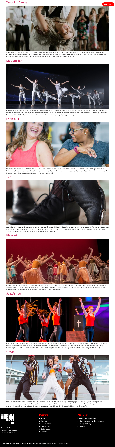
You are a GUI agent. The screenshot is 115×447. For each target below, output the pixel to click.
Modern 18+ (14, 60)
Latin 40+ (12, 119)
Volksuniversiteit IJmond (9, 433)
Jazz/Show (13, 293)
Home (47, 4)
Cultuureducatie (93, 4)
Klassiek (12, 235)
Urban (10, 352)
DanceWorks (79, 4)
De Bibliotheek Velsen (9, 430)
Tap (8, 177)
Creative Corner (62, 443)
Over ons (55, 4)
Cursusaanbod (66, 4)
